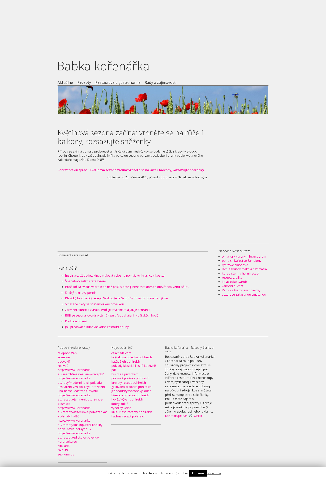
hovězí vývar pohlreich (127, 399)
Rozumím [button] (198, 473)
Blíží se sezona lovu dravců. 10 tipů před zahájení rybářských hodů (111, 315)
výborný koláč (121, 408)
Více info (214, 473)
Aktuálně (65, 82)
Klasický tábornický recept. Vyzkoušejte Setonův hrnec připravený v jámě (116, 298)
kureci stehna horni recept (240, 273)
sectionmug (66, 454)
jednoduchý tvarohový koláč (131, 391)
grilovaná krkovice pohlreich (131, 387)
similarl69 (64, 446)
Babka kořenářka (103, 66)
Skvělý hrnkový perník (80, 293)
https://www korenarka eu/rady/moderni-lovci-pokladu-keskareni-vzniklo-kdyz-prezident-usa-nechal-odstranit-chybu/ (82, 384)
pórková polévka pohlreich (130, 378)
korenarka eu (67, 441)
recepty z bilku (232, 277)
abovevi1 (64, 361)
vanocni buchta (232, 286)
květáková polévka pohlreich (131, 357)
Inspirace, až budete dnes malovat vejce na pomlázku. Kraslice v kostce (115, 275)
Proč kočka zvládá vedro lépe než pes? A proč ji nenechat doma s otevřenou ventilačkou (127, 287)
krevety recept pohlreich (128, 383)
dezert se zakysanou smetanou (244, 294)
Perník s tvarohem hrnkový (241, 290)
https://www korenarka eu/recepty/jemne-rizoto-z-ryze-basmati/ (80, 399)
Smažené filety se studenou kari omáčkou (94, 304)
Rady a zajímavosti (161, 82)
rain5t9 (63, 450)
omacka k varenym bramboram (244, 256)
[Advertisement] (163, 26)
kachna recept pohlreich (128, 416)
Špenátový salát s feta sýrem (85, 281)
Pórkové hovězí (76, 321)
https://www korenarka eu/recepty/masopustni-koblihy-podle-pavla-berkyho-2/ (81, 424)
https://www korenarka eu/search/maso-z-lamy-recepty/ (81, 372)
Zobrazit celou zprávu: (131, 170)
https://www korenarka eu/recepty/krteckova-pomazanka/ (82, 410)
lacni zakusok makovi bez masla (244, 269)
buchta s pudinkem (124, 374)
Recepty (84, 82)
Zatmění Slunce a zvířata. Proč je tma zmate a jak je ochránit (107, 310)
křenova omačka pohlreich (130, 395)
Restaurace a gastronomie (118, 82)
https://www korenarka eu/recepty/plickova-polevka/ (78, 435)
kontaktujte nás (176, 416)
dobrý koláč (119, 404)
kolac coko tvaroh (234, 282)
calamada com (121, 353)
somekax (64, 357)
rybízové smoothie (235, 265)
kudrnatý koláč (68, 416)
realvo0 (63, 366)
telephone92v (67, 353)
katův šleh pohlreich (125, 361)
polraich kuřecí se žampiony (241, 261)
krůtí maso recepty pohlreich (131, 412)
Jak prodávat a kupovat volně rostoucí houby (97, 327)
